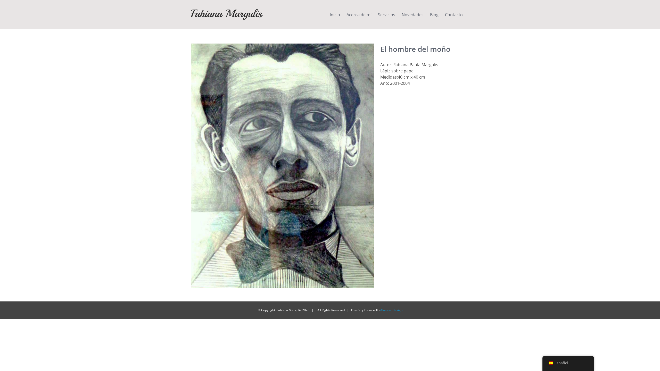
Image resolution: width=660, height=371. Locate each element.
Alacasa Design (391, 310)
